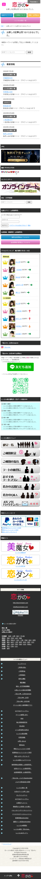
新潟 (24, 642)
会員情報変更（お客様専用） (23, 772)
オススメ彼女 (6, 630)
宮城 (12, 638)
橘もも (18, 292)
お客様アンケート (21, 803)
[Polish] (9, 172)
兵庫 (16, 644)
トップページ (22, 663)
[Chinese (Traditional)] (14, 172)
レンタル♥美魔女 (22, 825)
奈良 (24, 644)
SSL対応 (22, 726)
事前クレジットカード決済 (10, 530)
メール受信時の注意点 (22, 730)
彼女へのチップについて (9, 532)
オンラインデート (21, 795)
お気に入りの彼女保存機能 (23, 690)
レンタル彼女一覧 (21, 788)
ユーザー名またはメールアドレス (11, 214)
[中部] (3, 642)
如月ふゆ (19, 319)
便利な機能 (21, 679)
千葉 (21, 640)
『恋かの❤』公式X (23, 697)
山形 (16, 638)
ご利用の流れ (22, 667)
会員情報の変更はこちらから (20, 242)
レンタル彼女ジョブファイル (22, 760)
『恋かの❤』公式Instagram (22, 694)
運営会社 (22, 745)
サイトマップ (7, 844)
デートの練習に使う (22, 715)
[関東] (3, 640)
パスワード (4, 219)
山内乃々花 (19, 285)
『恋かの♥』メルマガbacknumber (22, 778)
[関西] (3, 644)
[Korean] (16, 172)
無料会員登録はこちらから (20, 237)
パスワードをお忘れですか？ (18, 225)
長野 (28, 642)
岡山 (8, 646)
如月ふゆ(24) (8, 134)
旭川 (17, 636)
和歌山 (29, 644)
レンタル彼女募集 (21, 733)
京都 (12, 644)
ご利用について (20, 15)
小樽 (13, 636)
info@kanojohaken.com (20, 607)
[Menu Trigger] (4, 4)
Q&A (21, 718)
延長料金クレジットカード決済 (11, 528)
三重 (16, 642)
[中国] (3, 646)
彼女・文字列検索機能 (23, 686)
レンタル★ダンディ (22, 833)
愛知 (8, 642)
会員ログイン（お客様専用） (23, 768)
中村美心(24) (8, 92)
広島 (12, 646)
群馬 (34, 640)
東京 (8, 640)
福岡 (8, 648)
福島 (20, 638)
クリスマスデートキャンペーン (21, 814)
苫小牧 (22, 636)
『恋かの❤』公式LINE (23, 701)
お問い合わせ (22, 741)
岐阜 (12, 642)
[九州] (3, 648)
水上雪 (18, 262)
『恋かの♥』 (7, 347)
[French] (4, 172)
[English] (2, 172)
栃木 (30, 640)
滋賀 (20, 644)
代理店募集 (21, 737)
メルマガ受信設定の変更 (22, 782)
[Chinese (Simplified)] (11, 172)
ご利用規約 (21, 675)
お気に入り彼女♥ (7, 632)
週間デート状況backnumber (22, 822)
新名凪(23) (7, 106)
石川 (32, 642)
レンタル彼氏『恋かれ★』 (22, 829)
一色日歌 (19, 311)
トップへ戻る (8, 875)
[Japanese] (18, 172)
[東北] (3, 638)
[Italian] (7, 172)
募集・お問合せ (34, 15)
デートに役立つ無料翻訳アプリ (22, 705)
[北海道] (4, 636)
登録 (29, 225)
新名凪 (18, 277)
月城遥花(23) (8, 78)
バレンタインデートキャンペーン (22, 810)
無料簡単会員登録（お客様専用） (22, 764)
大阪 (8, 644)
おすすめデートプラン (22, 711)
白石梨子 (19, 334)
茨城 (26, 640)
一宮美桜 (19, 270)
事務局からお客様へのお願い (22, 806)
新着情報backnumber (21, 818)
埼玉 (17, 640)
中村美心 (19, 326)
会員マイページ (7, 15)
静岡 (20, 642)
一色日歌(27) (8, 120)
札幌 (9, 636)
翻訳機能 (23, 682)
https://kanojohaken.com (20, 603)
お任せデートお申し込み (21, 791)
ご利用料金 (21, 671)
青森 (8, 638)
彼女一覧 (4, 628)
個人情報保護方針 (21, 722)
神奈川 (13, 640)
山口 (16, 646)
